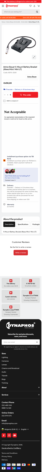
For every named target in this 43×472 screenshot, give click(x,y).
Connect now (9, 180)
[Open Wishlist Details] (30, 6)
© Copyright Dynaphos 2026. (12, 445)
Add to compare (12, 100)
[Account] (34, 6)
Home (3, 22)
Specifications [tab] (23, 224)
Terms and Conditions (9, 453)
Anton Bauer (32, 76)
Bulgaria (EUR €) (11, 429)
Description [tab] (9, 224)
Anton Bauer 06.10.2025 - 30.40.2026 (16, 22)
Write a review (20, 252)
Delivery (5, 460)
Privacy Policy (7, 456)
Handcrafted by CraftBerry (11, 448)
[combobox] (21, 11)
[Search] (37, 12)
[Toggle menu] (3, 6)
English (24, 429)
